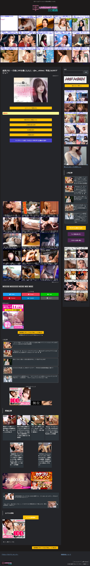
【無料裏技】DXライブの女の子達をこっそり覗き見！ (31, 332)
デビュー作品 (6, 286)
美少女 (31, 286)
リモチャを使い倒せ (76, 240)
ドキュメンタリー (14, 286)
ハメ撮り (22, 286)
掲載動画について (66, 554)
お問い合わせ (85, 561)
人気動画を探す (30, 135)
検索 (65, 69)
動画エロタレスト (86, 63)
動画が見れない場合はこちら (30, 119)
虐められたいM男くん (77, 85)
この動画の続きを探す (31, 124)
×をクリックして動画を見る (31, 108)
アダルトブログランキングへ (10, 554)
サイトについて (77, 561)
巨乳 (27, 286)
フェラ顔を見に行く (76, 234)
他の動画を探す (30, 130)
